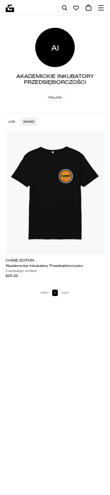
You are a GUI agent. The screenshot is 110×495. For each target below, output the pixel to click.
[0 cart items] (88, 8)
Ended (28, 121)
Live (11, 121)
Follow (55, 97)
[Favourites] (76, 8)
